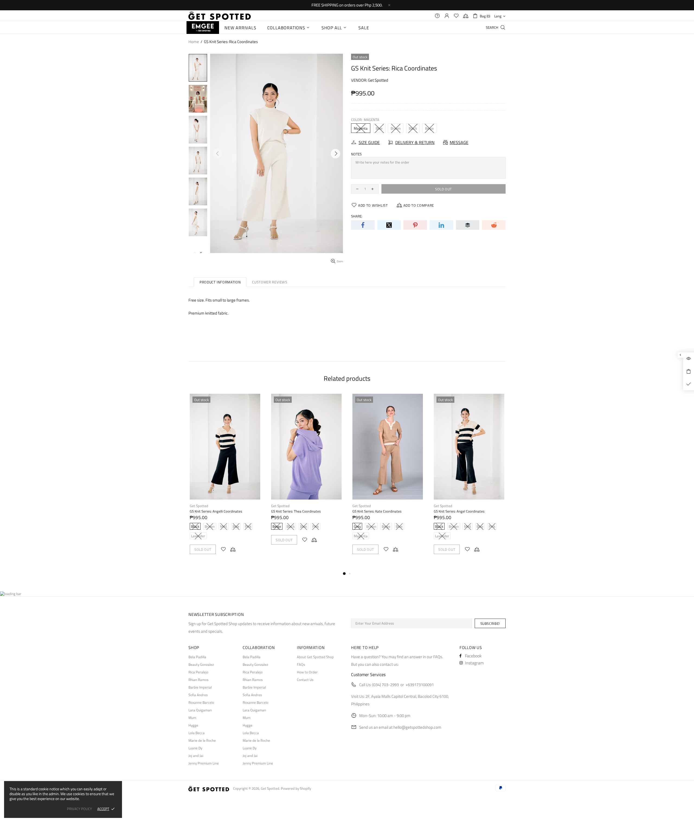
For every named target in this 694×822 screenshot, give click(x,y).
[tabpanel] (225, 479)
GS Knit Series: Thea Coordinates (296, 511)
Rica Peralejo (198, 672)
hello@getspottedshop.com (417, 727)
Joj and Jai (195, 755)
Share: (356, 216)
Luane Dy (195, 748)
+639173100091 (420, 685)
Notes (356, 154)
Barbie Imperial (200, 687)
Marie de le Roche (202, 740)
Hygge (193, 725)
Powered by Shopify (296, 788)
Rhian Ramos (198, 679)
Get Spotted (219, 15)
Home (193, 42)
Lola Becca (196, 733)
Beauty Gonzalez (201, 664)
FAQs (301, 664)
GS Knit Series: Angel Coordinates (459, 511)
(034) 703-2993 (385, 685)
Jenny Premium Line (203, 763)
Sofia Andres (198, 695)
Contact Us (305, 679)
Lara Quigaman (200, 710)
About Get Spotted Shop (315, 657)
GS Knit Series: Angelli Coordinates (216, 511)
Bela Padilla (197, 657)
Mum (192, 717)
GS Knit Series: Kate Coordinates (376, 511)
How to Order (307, 672)
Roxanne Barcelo (201, 702)
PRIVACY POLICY (79, 809)
